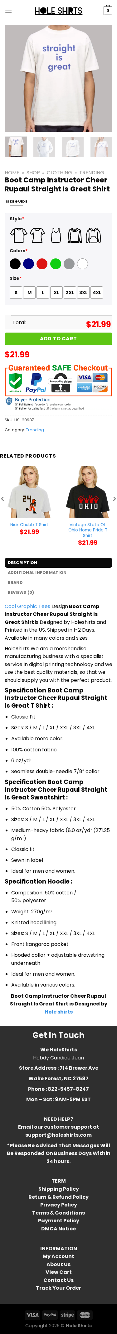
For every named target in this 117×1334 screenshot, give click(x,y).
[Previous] (14, 78)
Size (16, 278)
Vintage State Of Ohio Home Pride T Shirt (87, 530)
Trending (91, 172)
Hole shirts (59, 1011)
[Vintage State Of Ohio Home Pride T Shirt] (87, 492)
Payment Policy (58, 1220)
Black (16, 267)
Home (12, 172)
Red (41, 267)
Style (17, 219)
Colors (19, 251)
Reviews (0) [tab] (21, 592)
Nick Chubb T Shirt (29, 525)
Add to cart (58, 338)
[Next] (102, 78)
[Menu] (8, 10)
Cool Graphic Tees (27, 606)
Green (56, 267)
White (83, 267)
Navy (29, 267)
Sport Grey (70, 267)
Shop (33, 172)
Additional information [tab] (37, 572)
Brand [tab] (15, 582)
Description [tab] (22, 562)
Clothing (59, 172)
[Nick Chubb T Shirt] (29, 492)
